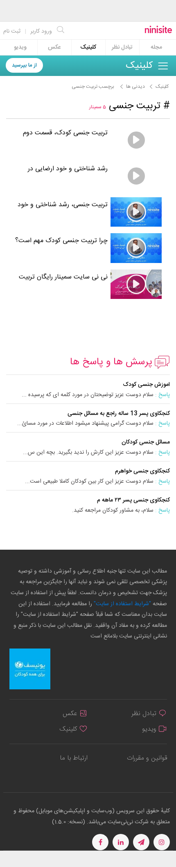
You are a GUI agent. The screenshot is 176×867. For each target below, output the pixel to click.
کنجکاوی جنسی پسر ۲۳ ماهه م (133, 500)
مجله (156, 47)
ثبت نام (11, 31)
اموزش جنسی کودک (146, 385)
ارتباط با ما (74, 758)
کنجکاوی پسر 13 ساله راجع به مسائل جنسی (119, 414)
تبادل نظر (122, 47)
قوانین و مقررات (147, 758)
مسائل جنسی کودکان (146, 442)
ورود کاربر (41, 31)
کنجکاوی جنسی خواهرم (142, 471)
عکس (54, 47)
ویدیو (20, 47)
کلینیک (88, 47)
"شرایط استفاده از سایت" (121, 604)
